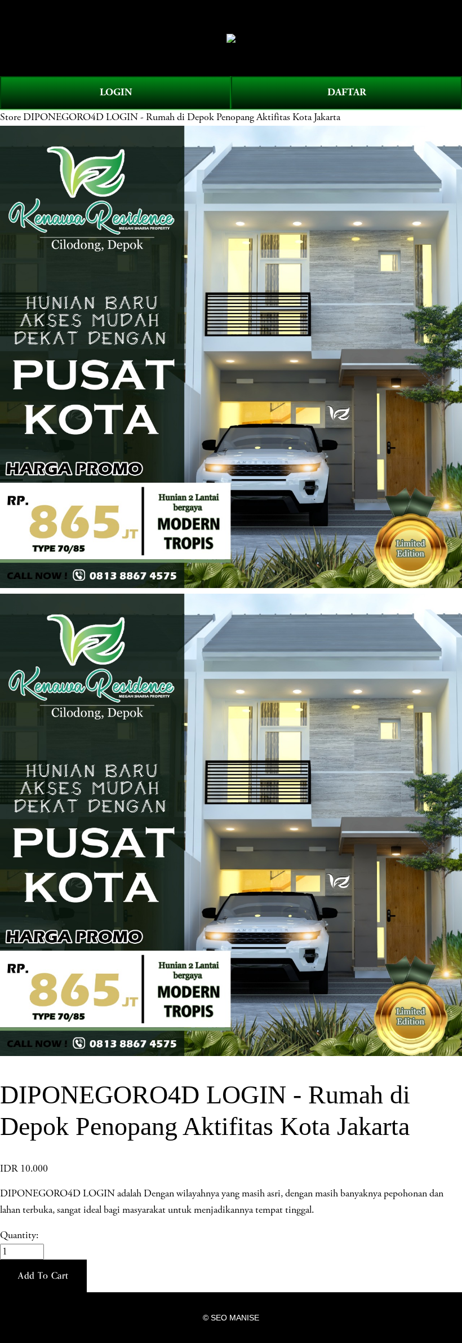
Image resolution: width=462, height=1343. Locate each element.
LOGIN (116, 92)
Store (10, 117)
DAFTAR (346, 92)
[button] (43, 1276)
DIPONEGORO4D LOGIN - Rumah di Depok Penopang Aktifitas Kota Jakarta (181, 117)
